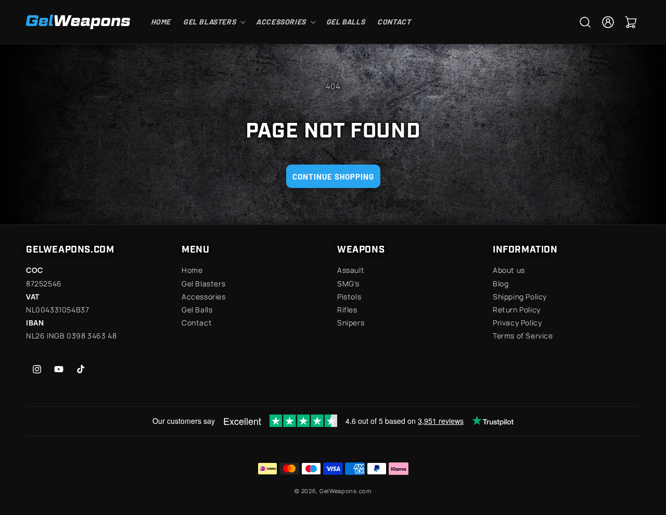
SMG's (348, 283)
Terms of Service (523, 336)
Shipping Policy (520, 297)
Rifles (347, 310)
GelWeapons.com (345, 491)
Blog (500, 283)
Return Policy (517, 310)
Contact (197, 323)
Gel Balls (197, 310)
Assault (350, 270)
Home (192, 270)
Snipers (350, 323)
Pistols (349, 297)
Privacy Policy (517, 323)
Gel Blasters (203, 283)
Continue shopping (333, 176)
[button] (213, 22)
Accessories (204, 297)
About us (509, 270)
